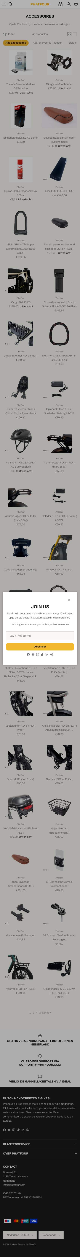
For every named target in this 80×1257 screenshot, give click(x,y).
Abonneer (40, 646)
